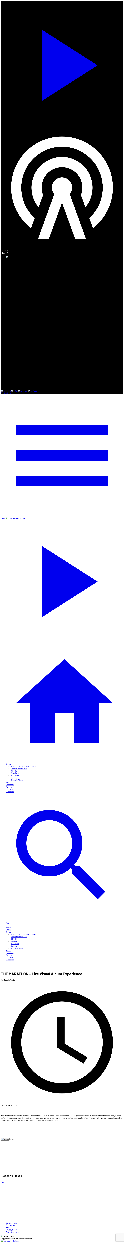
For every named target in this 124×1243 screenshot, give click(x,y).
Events (9, 787)
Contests (9, 789)
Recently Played (17, 780)
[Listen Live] (62, 63)
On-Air (8, 764)
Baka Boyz (15, 773)
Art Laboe (15, 775)
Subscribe (10, 791)
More (3, 1182)
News (8, 782)
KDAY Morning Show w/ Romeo (23, 766)
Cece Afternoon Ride (19, 768)
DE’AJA (14, 778)
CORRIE (14, 771)
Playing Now (6, 393)
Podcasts (10, 784)
